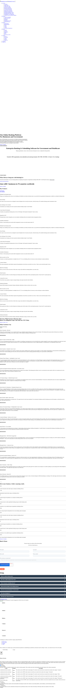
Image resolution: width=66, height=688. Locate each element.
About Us (5, 36)
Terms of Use (4, 641)
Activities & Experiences (8, 28)
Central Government (7, 17)
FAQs (3, 634)
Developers (4, 632)
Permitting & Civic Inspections (9, 14)
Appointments (6, 23)
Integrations (6, 31)
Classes (5, 26)
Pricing (5, 32)
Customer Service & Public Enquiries (10, 15)
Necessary (3, 665)
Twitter (3, 644)
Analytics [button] (1, 687)
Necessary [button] (1, 664)
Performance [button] (2, 684)
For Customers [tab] (2, 191)
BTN (5, 33)
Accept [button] (14, 649)
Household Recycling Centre (9, 13)
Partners (5, 39)
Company (3, 35)
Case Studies (4, 637)
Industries (3, 16)
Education (5, 19)
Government (4, 605)
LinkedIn (3, 643)
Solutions (3, 22)
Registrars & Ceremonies (8, 10)
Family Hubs (6, 5)
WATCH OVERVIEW (3, 145)
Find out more (52, 179)
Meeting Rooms (6, 24)
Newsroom (6, 37)
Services (3, 620)
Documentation (5, 633)
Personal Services (7, 21)
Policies (3, 631)
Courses (5, 27)
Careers (5, 38)
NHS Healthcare (5, 606)
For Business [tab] (2, 190)
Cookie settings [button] (5, 649)
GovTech (3, 3)
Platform (3, 29)
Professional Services (7, 20)
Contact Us (6, 40)
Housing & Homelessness (8, 11)
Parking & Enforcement (8, 8)
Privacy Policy (4, 642)
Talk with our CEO (7, 34)
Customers (4, 41)
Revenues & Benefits (7, 7)
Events (5, 25)
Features (5, 30)
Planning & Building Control (9, 12)
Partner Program (5, 628)
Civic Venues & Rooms (8, 9)
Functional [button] (1, 681)
